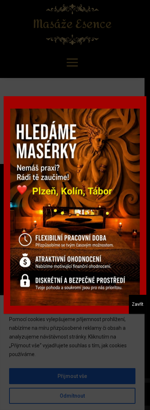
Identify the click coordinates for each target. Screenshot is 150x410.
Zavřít (137, 304)
